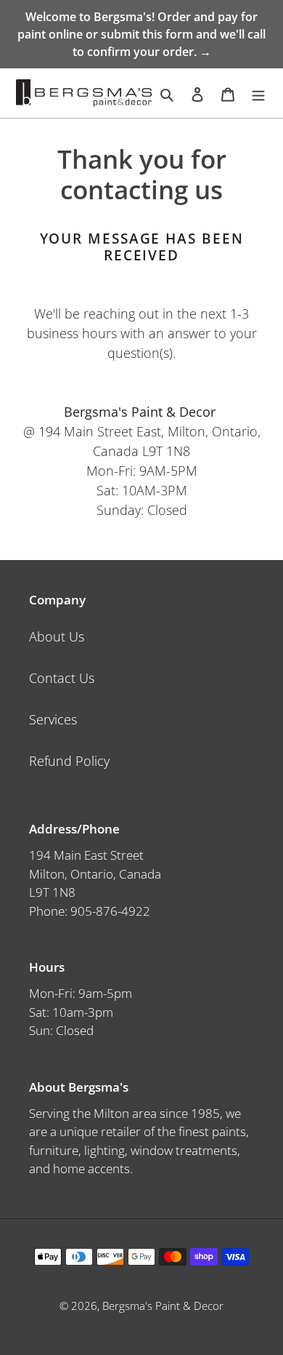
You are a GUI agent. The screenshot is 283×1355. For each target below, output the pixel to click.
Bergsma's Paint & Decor (162, 1305)
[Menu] (258, 93)
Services (53, 719)
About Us (56, 636)
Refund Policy (69, 761)
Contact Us (61, 678)
